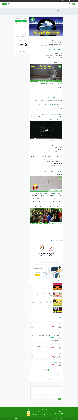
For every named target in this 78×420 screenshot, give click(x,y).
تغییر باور (52, 262)
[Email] (15, 418)
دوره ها (8, 0)
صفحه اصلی (73, 7)
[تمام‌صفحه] (61, 138)
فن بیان (46, 411)
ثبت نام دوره (21, 21)
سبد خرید (45, 414)
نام (60, 395)
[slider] (45, 138)
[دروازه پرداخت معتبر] (28, 413)
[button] (46, 130)
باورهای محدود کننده (57, 262)
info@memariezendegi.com (65, 0)
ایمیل (45, 395)
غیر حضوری (20, 49)
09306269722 (73, 0)
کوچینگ (38, 411)
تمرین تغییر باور (48, 262)
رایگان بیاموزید (62, 7)
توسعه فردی (59, 12)
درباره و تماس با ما (49, 7)
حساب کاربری (37, 413)
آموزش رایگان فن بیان (68, 7)
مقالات (5, 0)
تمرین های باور (44, 262)
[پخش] (31, 138)
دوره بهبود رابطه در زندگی (48, 285)
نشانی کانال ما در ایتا (36, 414)
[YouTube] (16, 418)
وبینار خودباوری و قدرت (49, 301)
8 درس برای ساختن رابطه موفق (48, 293)
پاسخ (32, 323)
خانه (62, 12)
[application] (46, 130)
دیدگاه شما (59, 385)
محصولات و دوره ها (55, 7)
